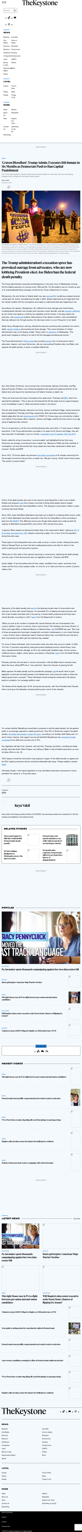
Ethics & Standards (7, 1512)
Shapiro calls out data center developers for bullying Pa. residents (28, 1141)
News (13, 92)
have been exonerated (46, 455)
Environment (15, 49)
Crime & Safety (47, 1432)
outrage (48, 341)
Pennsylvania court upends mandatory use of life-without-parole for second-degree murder (52, 839)
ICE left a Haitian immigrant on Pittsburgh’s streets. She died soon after (13, 855)
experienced (18, 317)
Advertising (7, 135)
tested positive (29, 416)
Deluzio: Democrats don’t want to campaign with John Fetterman (27, 1163)
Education (14, 46)
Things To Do (46, 1479)
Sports (5, 74)
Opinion (14, 109)
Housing (14, 53)
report (33, 617)
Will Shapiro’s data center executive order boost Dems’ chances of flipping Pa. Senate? (61, 1299)
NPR (66, 398)
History (5, 92)
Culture (5, 86)
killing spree (28, 341)
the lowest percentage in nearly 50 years (24, 734)
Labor (5, 59)
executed (49, 296)
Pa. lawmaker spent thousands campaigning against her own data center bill (40, 969)
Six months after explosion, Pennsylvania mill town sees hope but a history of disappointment (52, 855)
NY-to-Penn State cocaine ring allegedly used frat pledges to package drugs (31, 1120)
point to (34, 608)
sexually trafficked (72, 311)
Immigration (7, 56)
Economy (6, 46)
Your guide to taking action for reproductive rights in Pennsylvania (28, 1328)
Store (5, 118)
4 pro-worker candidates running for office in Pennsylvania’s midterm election (32, 1360)
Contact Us (5, 1503)
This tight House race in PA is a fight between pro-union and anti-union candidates (34, 1077)
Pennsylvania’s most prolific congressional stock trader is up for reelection (31, 1098)
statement (52, 332)
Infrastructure (15, 56)
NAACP (16, 521)
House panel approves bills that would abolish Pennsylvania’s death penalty (13, 839)
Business (6, 37)
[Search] (15, 10)
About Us (5, 1497)
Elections (6, 49)
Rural (13, 68)
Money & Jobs (6, 1452)
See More (77, 1219)
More (5, 1489)
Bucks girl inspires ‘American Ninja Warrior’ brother (22, 982)
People (5, 95)
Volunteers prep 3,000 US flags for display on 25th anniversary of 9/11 (29, 1031)
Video (5, 109)
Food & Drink (46, 1473)
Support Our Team (48, 1500)
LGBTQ (13, 59)
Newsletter (14, 113)
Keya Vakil (5, 180)
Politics (13, 62)
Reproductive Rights (8, 1455)
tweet (4, 764)
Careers (4, 1522)
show (21, 503)
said (54, 671)
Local (5, 1468)
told (53, 629)
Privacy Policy (6, 1526)
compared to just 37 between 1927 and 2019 (57, 434)
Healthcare (7, 53)
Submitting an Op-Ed (14, 129)
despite (10, 329)
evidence (17, 329)
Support (4, 1517)
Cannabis (14, 37)
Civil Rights (5, 1432)
